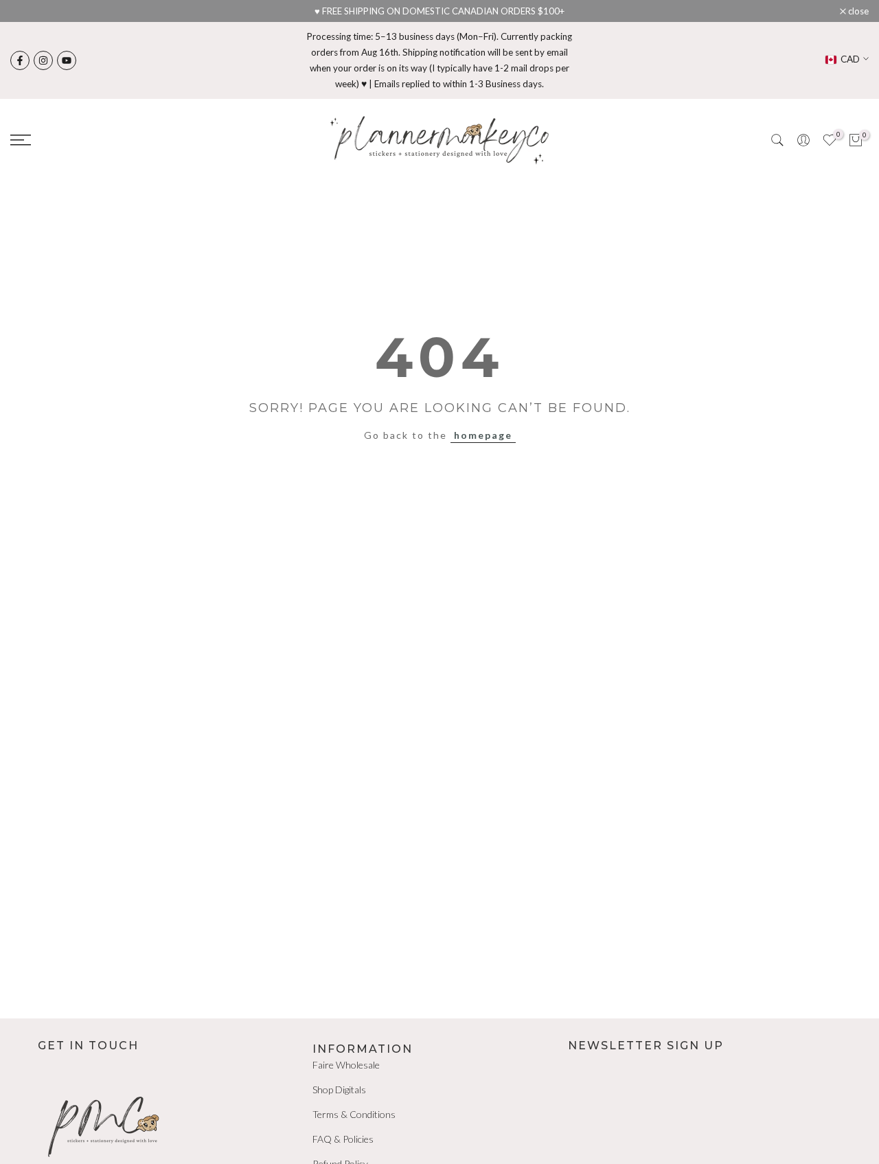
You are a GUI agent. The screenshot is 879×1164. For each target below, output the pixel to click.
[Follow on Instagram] (43, 60)
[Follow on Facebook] (20, 60)
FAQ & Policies (343, 1139)
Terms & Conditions (354, 1114)
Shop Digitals (339, 1089)
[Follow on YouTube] (66, 60)
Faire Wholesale (346, 1065)
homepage (483, 435)
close (27, 11)
